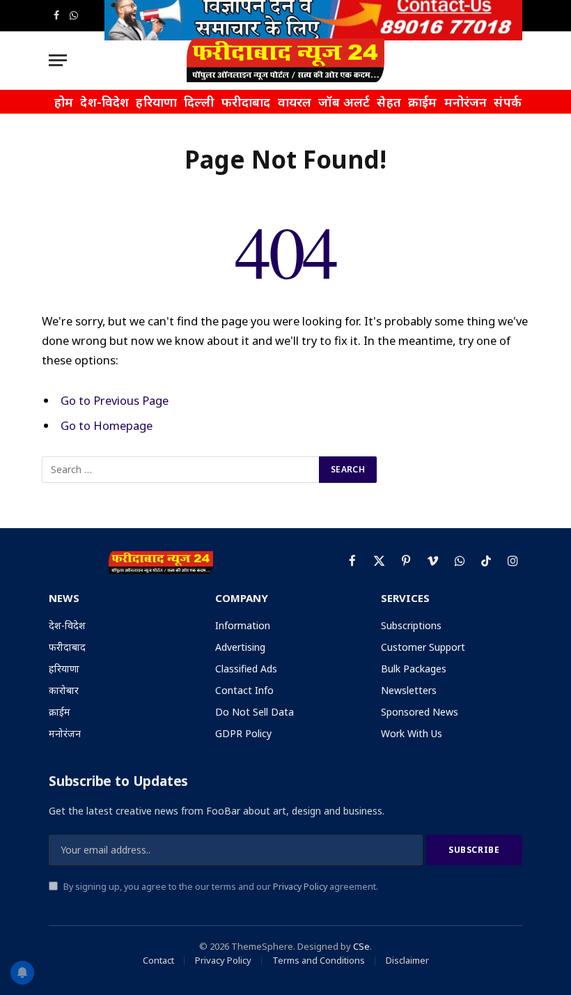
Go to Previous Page (115, 400)
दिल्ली (199, 101)
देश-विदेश (104, 101)
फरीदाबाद (246, 101)
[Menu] (58, 60)
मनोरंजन (465, 101)
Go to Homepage (106, 425)
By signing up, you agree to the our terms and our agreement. (219, 887)
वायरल (295, 101)
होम (63, 101)
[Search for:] (181, 469)
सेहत (389, 101)
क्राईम (422, 101)
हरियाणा (156, 101)
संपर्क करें (517, 101)
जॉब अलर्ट (344, 101)
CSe (361, 946)
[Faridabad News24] (285, 60)
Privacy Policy (300, 887)
